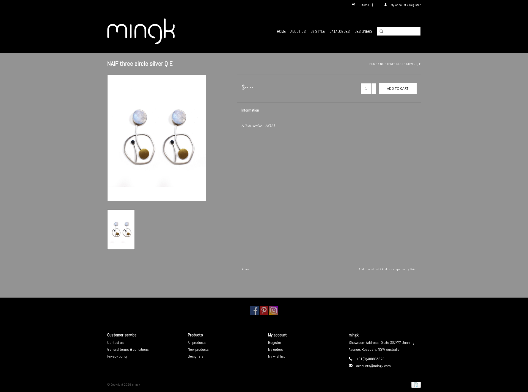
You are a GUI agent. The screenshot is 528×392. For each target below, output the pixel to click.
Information (250, 110)
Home (281, 31)
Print (413, 269)
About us (298, 31)
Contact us (115, 342)
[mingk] (157, 31)
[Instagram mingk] (273, 310)
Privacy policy (117, 356)
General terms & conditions (128, 349)
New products (198, 349)
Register (274, 342)
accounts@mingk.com (373, 365)
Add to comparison (395, 269)
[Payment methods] (415, 385)
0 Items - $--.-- (368, 5)
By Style (317, 31)
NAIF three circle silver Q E (400, 64)
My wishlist (276, 356)
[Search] (379, 31)
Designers (363, 31)
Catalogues (339, 31)
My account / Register (405, 5)
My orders (275, 349)
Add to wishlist (369, 269)
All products (197, 342)
